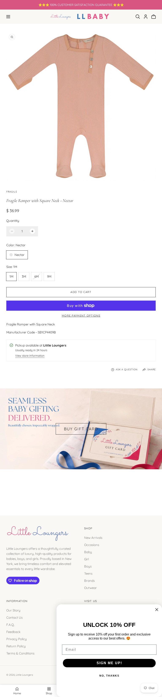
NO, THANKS (109, 675)
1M (11, 276)
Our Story (13, 610)
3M (24, 276)
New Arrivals (93, 538)
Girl (86, 559)
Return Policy (16, 646)
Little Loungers (24, 674)
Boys (88, 566)
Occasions (91, 545)
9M (49, 276)
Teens (88, 573)
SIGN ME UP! (109, 663)
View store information (30, 356)
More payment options (81, 315)
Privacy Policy (16, 639)
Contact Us (14, 617)
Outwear (90, 588)
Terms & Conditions (20, 653)
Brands (89, 581)
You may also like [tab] (81, 487)
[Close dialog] (157, 609)
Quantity (12, 221)
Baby (88, 552)
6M (38, 277)
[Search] (138, 17)
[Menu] (8, 16)
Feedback (13, 632)
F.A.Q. (10, 624)
